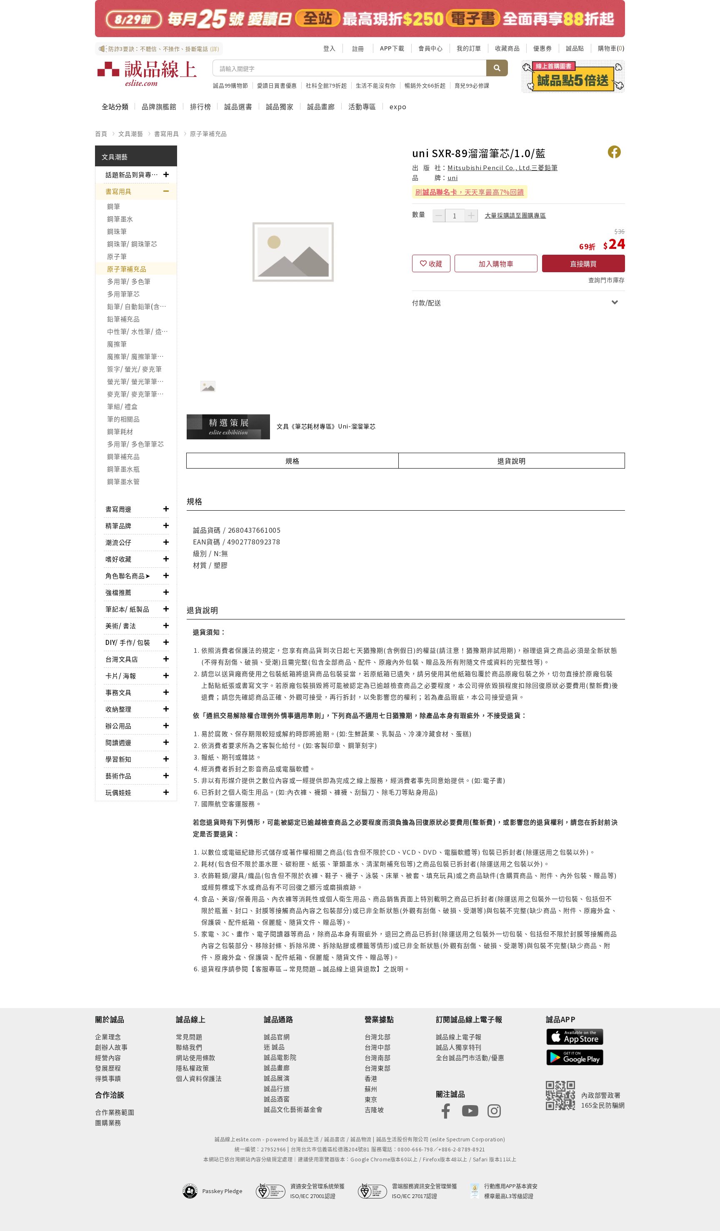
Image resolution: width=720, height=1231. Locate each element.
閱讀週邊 (118, 742)
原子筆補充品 (208, 133)
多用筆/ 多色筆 (129, 281)
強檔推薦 (118, 592)
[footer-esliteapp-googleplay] (575, 1056)
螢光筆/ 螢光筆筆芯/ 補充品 (142, 381)
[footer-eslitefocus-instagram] (494, 1110)
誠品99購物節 (230, 85)
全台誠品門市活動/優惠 (470, 1057)
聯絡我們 (189, 1047)
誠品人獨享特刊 (459, 1047)
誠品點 (575, 48)
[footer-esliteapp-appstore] (575, 1035)
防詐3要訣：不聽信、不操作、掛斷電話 (164, 49)
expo (398, 106)
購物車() (611, 48)
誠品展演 (277, 1077)
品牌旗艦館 (159, 106)
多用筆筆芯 (123, 293)
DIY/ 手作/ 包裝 (127, 642)
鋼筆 (113, 206)
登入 (329, 48)
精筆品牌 (118, 525)
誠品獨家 (280, 106)
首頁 (101, 133)
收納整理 (118, 709)
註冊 (358, 48)
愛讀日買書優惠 (277, 85)
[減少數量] (438, 215)
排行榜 (200, 106)
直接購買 (583, 263)
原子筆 (117, 256)
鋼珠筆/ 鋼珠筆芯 (132, 243)
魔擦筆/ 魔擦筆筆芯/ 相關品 (142, 356)
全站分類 (115, 106)
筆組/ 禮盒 (122, 406)
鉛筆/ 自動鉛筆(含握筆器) (142, 306)
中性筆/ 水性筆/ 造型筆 (141, 331)
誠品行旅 (277, 1088)
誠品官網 (277, 1036)
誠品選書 (238, 106)
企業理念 (108, 1036)
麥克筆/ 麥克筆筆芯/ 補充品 (142, 393)
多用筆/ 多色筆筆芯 (135, 443)
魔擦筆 (117, 343)
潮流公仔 (118, 542)
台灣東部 (378, 1067)
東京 (371, 1099)
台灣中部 (378, 1047)
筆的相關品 (123, 418)
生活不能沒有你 (376, 85)
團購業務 (108, 1122)
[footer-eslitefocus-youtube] (470, 1110)
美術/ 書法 (120, 625)
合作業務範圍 (115, 1112)
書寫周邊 (118, 508)
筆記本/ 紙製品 (127, 608)
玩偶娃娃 (118, 792)
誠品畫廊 (321, 106)
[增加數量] (471, 215)
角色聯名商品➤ (128, 575)
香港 (371, 1078)
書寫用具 (166, 133)
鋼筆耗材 (120, 431)
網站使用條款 (195, 1057)
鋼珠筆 (117, 231)
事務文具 (118, 692)
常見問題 (189, 1036)
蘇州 (371, 1088)
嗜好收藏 (118, 558)
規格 (292, 461)
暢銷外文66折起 (425, 85)
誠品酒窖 (277, 1098)
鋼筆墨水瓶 (123, 468)
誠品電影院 (280, 1057)
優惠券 (542, 48)
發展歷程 (108, 1067)
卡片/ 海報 (120, 675)
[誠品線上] (147, 73)
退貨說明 (511, 461)
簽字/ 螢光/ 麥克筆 (134, 368)
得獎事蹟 (108, 1078)
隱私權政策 (192, 1067)
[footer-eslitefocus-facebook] (446, 1110)
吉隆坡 (374, 1109)
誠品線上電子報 (459, 1036)
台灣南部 (378, 1057)
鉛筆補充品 (123, 318)
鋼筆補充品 (123, 456)
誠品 (277, 1046)
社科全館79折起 (326, 85)
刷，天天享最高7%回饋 (469, 192)
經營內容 (108, 1057)
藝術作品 (118, 775)
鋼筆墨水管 (123, 481)
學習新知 (118, 759)
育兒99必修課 (472, 85)
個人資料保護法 (199, 1078)
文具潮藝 (130, 133)
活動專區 (362, 106)
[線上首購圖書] (573, 76)
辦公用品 (118, 725)
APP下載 (392, 48)
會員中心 (430, 48)
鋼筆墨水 (120, 218)
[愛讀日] (360, 18)
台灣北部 (378, 1036)
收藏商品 (507, 48)
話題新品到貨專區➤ (134, 174)
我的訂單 (469, 48)
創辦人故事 (111, 1047)
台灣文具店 (121, 658)
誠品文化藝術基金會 (293, 1109)
